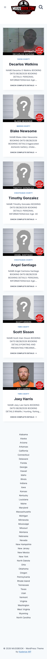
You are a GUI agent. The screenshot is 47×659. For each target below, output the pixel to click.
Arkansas (23, 447)
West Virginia (23, 609)
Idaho (23, 475)
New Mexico (24, 552)
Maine (24, 503)
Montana (23, 532)
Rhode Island (23, 581)
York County (23, 327)
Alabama (23, 434)
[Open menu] (5, 7)
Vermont (23, 597)
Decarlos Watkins (23, 64)
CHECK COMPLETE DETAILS (23, 85)
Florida (23, 463)
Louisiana (23, 499)
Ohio (23, 565)
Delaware (23, 459)
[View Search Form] (40, 7)
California (23, 451)
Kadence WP (25, 651)
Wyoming (23, 613)
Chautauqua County (23, 193)
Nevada (23, 540)
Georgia (23, 467)
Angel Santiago (23, 265)
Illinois (24, 479)
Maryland (23, 507)
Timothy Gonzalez (23, 198)
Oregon (23, 573)
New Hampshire (23, 544)
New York (23, 556)
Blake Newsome (23, 131)
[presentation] (23, 41)
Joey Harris (23, 399)
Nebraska (23, 536)
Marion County (23, 126)
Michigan (23, 516)
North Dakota (23, 560)
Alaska (23, 438)
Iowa (23, 487)
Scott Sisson (23, 332)
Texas (23, 589)
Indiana (23, 483)
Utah (23, 593)
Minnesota (23, 520)
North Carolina (24, 617)
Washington (23, 605)
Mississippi (23, 524)
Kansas (23, 491)
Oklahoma (23, 569)
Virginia (23, 601)
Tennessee (23, 585)
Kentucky (23, 495)
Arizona (23, 442)
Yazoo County (23, 59)
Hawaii (23, 471)
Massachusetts (23, 512)
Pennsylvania (23, 577)
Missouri (24, 528)
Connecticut (23, 455)
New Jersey (23, 548)
